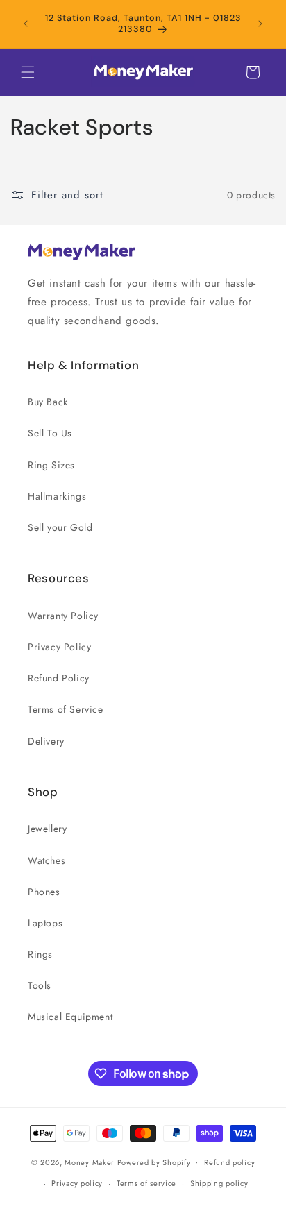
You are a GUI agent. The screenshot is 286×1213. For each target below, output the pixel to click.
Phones (44, 892)
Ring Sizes (51, 465)
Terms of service (146, 1183)
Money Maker (91, 1161)
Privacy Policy (59, 647)
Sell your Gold (60, 527)
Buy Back (48, 402)
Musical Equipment (70, 1017)
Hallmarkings (57, 496)
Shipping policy (219, 1183)
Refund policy (229, 1162)
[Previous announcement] (25, 23)
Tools (39, 985)
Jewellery (47, 828)
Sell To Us (50, 433)
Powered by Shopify (154, 1161)
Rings (40, 954)
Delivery (46, 741)
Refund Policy (59, 678)
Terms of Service (65, 709)
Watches (46, 860)
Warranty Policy (63, 615)
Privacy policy (77, 1183)
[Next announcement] (260, 23)
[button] (27, 72)
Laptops (45, 923)
